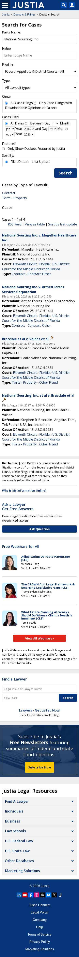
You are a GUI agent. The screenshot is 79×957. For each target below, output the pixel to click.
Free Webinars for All (20, 546)
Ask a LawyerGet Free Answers (17, 506)
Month (65, 123)
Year (18, 128)
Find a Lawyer (14, 679)
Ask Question (39, 529)
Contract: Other (39, 274)
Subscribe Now (39, 767)
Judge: (6, 48)
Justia (45, 886)
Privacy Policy (39, 942)
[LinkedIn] (19, 895)
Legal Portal (39, 912)
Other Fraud (48, 382)
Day (47, 123)
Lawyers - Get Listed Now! (39, 710)
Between (37, 123)
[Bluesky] (48, 895)
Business (12, 821)
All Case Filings (22, 103)
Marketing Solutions (22, 870)
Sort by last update (62, 224)
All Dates (17, 123)
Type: (6, 80)
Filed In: (7, 64)
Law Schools (15, 830)
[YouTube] (24, 895)
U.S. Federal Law (19, 840)
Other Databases (19, 860)
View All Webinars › (39, 638)
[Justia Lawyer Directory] (60, 895)
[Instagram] (36, 895)
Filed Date (18, 161)
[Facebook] (30, 895)
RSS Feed (14, 224)
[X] (54, 895)
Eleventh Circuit (25, 264)
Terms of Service (39, 934)
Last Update (41, 161)
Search (66, 173)
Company (40, 919)
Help (39, 927)
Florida (44, 264)
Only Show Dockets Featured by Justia (36, 148)
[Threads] (42, 895)
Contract (8, 193)
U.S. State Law (17, 850)
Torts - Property (14, 198)
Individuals (14, 811)
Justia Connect (39, 905)
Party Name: (11, 32)
